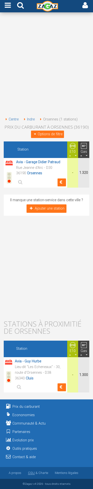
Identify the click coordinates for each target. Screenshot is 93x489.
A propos (15, 473)
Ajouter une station (49, 208)
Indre (31, 119)
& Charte (38, 473)
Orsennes (34, 173)
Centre (14, 119)
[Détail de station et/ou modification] (19, 182)
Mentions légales (66, 473)
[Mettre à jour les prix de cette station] (62, 182)
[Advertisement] (46, 65)
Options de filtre (50, 134)
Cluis (29, 378)
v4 (34, 484)
